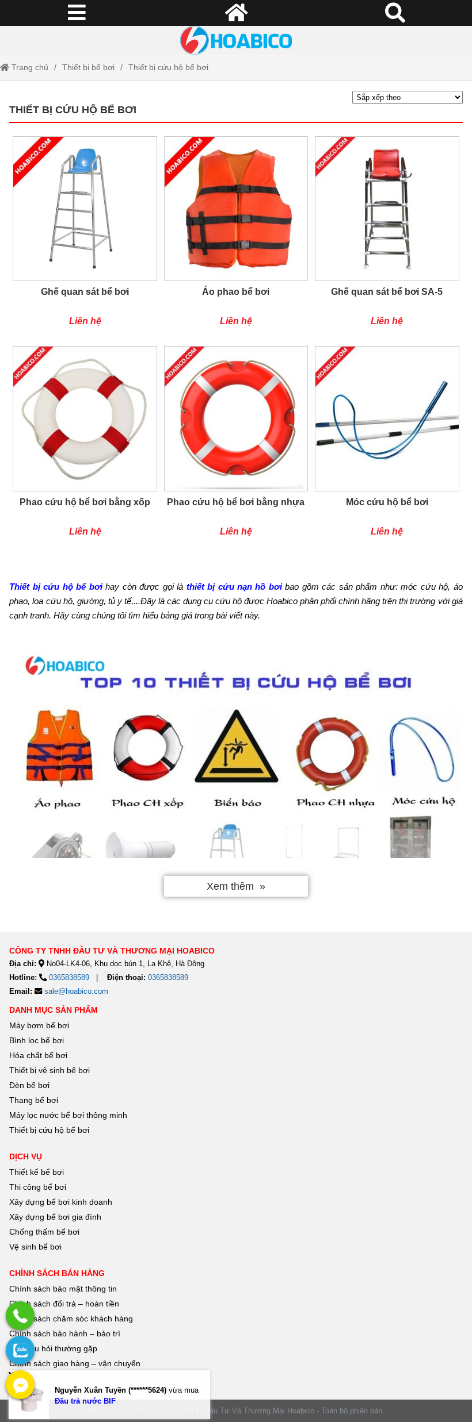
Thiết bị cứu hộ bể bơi (168, 67)
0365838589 (69, 977)
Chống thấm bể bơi (44, 1231)
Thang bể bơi (33, 1100)
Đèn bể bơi (29, 1085)
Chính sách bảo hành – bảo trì (64, 1333)
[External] (20, 1315)
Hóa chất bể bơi (38, 1055)
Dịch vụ (25, 1156)
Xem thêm (230, 886)
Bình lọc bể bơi (36, 1040)
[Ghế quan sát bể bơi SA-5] (387, 237)
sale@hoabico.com (76, 991)
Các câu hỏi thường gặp (53, 1348)
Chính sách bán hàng (57, 1273)
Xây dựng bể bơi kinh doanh (60, 1201)
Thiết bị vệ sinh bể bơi (49, 1070)
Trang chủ (28, 67)
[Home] (235, 40)
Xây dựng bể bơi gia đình (55, 1216)
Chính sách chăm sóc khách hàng (71, 1318)
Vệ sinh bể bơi (35, 1246)
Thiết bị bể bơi (88, 67)
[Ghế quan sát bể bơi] (85, 237)
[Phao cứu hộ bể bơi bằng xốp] (85, 447)
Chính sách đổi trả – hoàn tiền (64, 1303)
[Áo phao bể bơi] (236, 237)
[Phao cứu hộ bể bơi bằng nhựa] (236, 447)
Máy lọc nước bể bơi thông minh (68, 1115)
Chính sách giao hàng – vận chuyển (76, 1363)
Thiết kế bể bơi (36, 1172)
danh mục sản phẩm (53, 1009)
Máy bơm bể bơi (39, 1025)
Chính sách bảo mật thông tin (63, 1288)
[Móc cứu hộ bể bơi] (387, 447)
